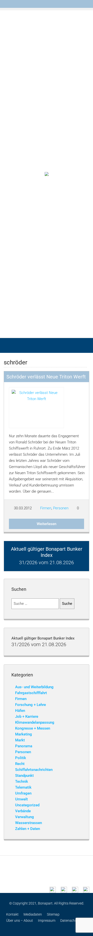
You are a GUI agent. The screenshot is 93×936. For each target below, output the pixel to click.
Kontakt (12, 914)
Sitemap (53, 914)
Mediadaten (33, 914)
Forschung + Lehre (30, 704)
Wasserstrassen (28, 823)
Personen (60, 508)
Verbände (23, 811)
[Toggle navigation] (87, 4)
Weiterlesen (46, 524)
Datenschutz (70, 920)
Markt (20, 740)
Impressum (46, 920)
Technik (21, 781)
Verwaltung (24, 817)
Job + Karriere (26, 716)
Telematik (23, 787)
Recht (20, 764)
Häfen (20, 710)
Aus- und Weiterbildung (34, 687)
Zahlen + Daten (27, 829)
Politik (20, 758)
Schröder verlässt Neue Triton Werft (46, 377)
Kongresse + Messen (32, 728)
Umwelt (21, 799)
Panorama (23, 746)
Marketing (23, 734)
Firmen (45, 508)
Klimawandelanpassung (34, 722)
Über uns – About (19, 920)
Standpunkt (24, 775)
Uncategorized (27, 805)
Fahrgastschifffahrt (31, 693)
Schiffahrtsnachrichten (34, 769)
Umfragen (23, 793)
